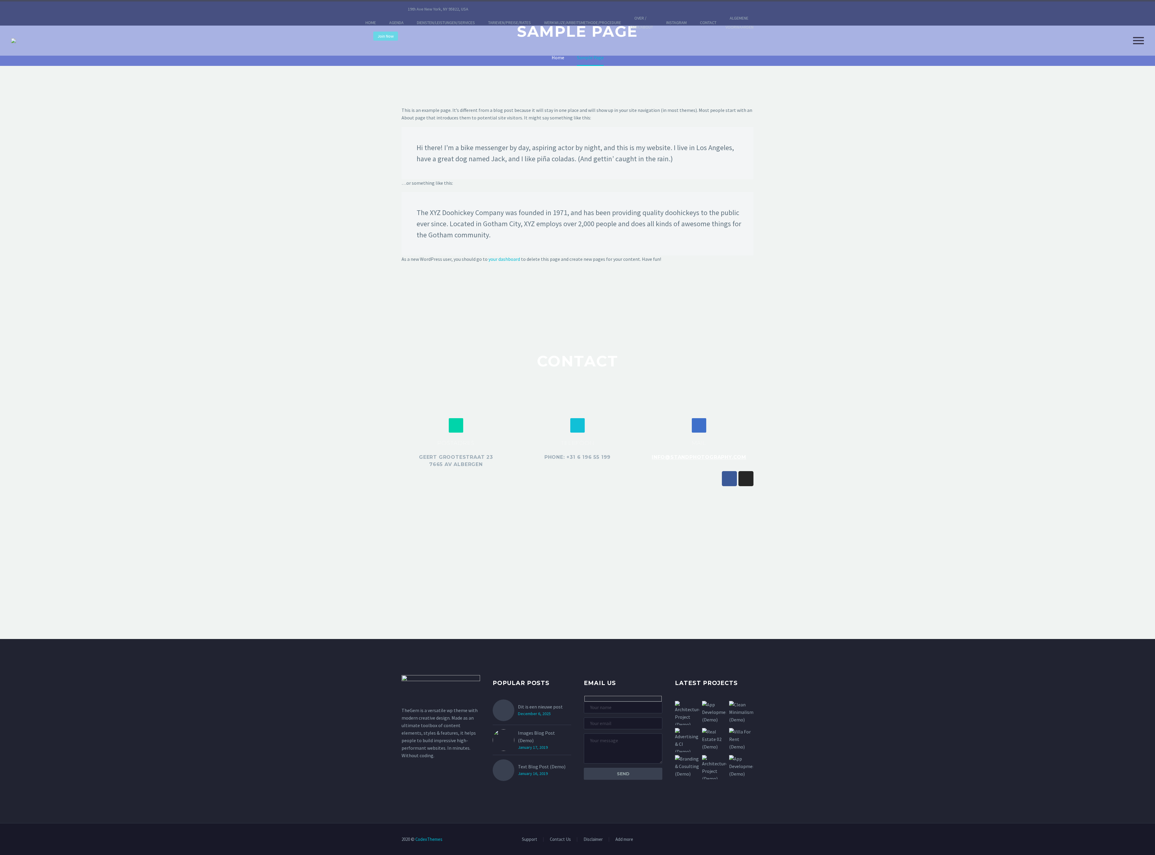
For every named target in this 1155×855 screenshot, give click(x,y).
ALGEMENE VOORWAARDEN (739, 22)
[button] (456, 425)
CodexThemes (428, 839)
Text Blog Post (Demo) (541, 767)
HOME (370, 22)
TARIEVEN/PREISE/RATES (509, 22)
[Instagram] (519, 9)
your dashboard (504, 259)
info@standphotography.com (699, 457)
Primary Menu (1138, 40)
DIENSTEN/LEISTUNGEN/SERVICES (446, 22)
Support (529, 839)
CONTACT (708, 22)
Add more (624, 839)
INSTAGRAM (676, 22)
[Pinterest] (528, 9)
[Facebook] (492, 9)
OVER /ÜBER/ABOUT (641, 22)
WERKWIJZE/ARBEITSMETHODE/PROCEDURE (582, 22)
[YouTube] (537, 9)
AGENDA (396, 22)
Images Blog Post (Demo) (536, 736)
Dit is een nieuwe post (540, 707)
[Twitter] (510, 9)
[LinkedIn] (501, 9)
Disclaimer (593, 839)
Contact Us (560, 839)
